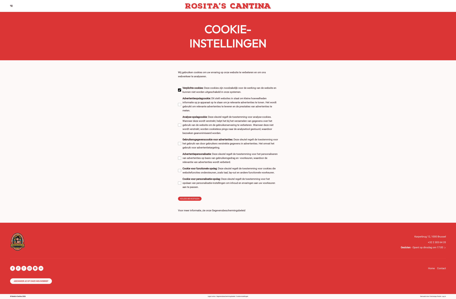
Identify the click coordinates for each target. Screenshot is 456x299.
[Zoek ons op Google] (23, 268)
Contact (441, 268)
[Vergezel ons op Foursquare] (18, 268)
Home (431, 268)
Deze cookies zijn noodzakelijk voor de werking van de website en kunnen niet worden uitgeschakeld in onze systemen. (229, 89)
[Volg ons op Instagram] (29, 268)
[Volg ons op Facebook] (12, 268)
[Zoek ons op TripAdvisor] (40, 268)
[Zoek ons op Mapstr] (35, 268)
